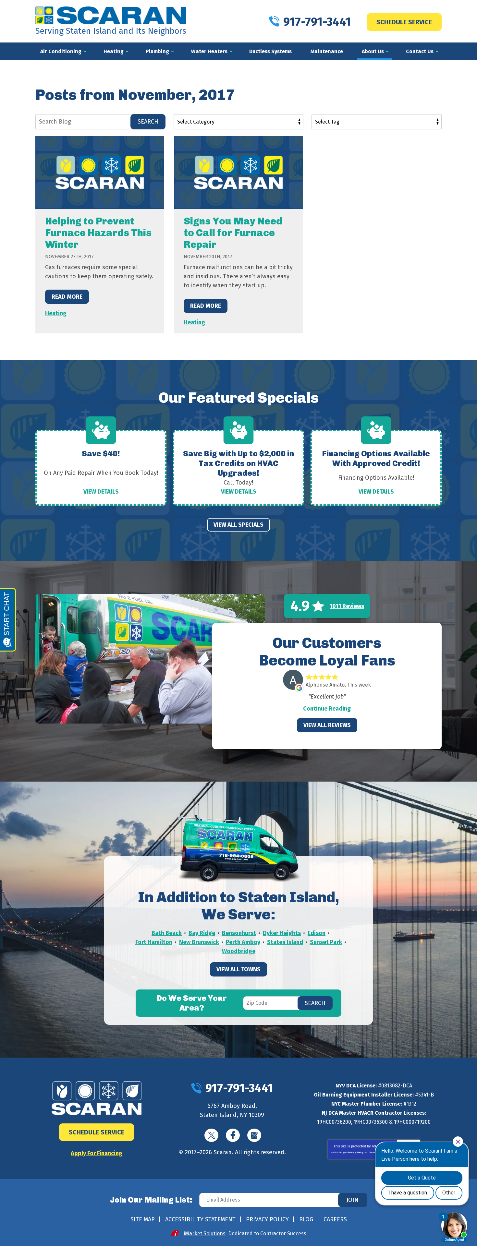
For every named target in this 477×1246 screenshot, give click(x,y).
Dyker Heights (282, 933)
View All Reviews (327, 725)
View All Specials (238, 524)
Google (254, 1135)
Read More (67, 296)
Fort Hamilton (153, 942)
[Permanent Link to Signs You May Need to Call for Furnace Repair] (238, 172)
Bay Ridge (202, 933)
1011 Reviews (347, 606)
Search (148, 121)
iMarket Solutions (205, 1233)
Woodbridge (238, 951)
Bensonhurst (239, 933)
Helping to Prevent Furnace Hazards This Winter (98, 232)
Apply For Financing (96, 1153)
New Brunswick (199, 942)
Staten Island (285, 942)
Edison (316, 933)
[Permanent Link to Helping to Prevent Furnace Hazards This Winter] (99, 172)
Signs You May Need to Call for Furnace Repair (233, 232)
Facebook (233, 1135)
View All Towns (238, 969)
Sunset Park (326, 942)
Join (353, 1200)
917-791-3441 (317, 22)
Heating (56, 313)
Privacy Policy (355, 1152)
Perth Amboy (243, 942)
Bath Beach (167, 933)
